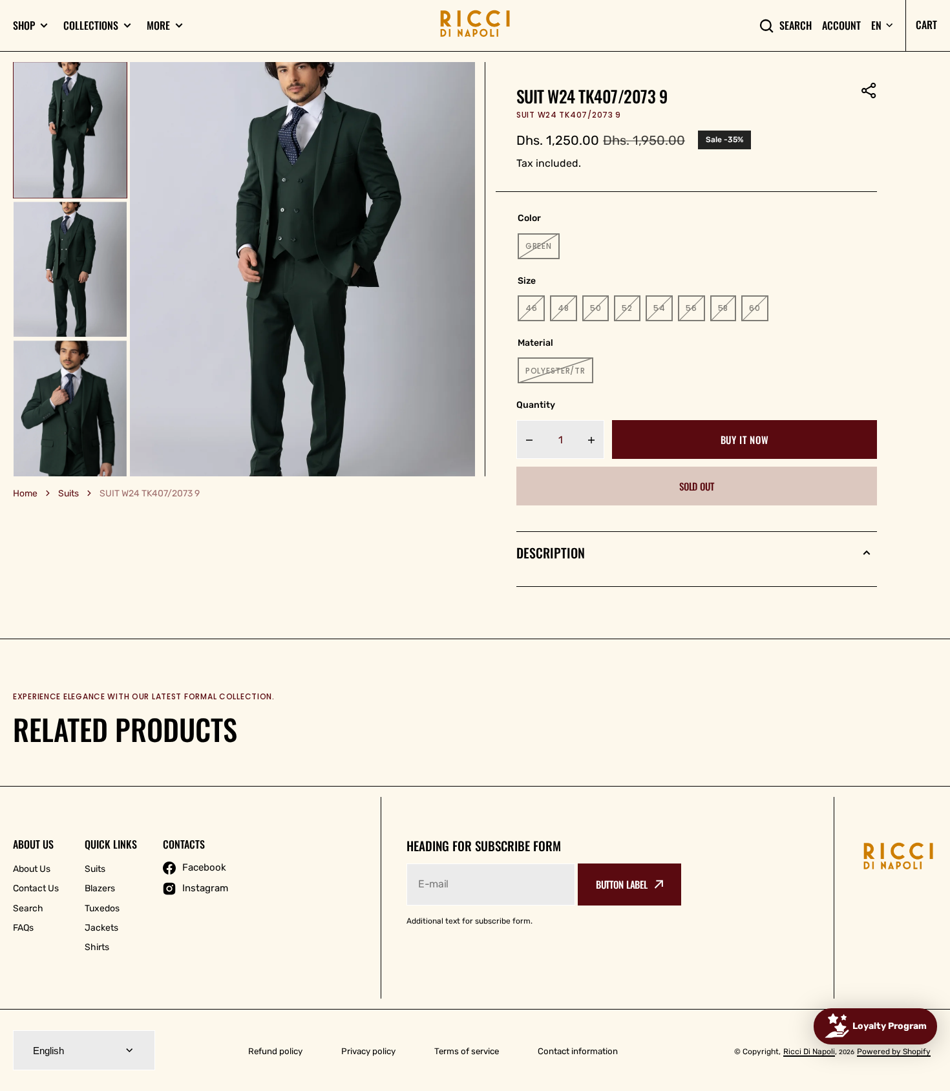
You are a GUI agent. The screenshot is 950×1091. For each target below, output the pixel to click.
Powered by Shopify (894, 1051)
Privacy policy (368, 1051)
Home (25, 493)
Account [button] (841, 25)
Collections (90, 25)
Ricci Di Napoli (809, 1051)
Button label (622, 884)
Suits (68, 493)
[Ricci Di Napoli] (475, 25)
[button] (869, 90)
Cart (926, 24)
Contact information (578, 1051)
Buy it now (745, 439)
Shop (24, 25)
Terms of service (466, 1051)
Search (795, 25)
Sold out (696, 486)
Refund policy (275, 1051)
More (158, 25)
